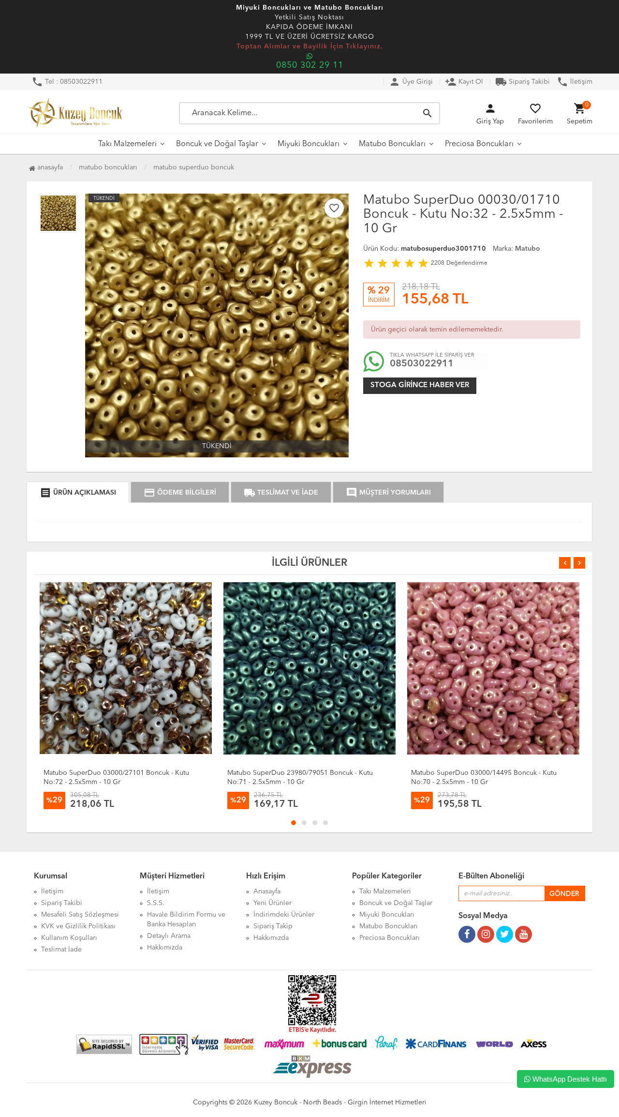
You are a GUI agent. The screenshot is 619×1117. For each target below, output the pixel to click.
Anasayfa (49, 167)
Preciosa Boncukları (479, 144)
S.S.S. (155, 903)
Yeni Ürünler (272, 903)
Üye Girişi (411, 81)
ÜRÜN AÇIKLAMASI (78, 492)
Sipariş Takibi (522, 81)
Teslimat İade (61, 949)
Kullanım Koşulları (69, 938)
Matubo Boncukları (392, 144)
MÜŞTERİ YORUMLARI (388, 492)
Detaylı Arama (169, 936)
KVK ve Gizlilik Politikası (78, 926)
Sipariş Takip (273, 926)
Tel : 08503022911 (67, 81)
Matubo (527, 248)
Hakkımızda (164, 947)
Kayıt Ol (464, 81)
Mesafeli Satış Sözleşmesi (80, 914)
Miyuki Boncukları (308, 144)
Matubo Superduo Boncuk (193, 167)
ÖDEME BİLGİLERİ (180, 492)
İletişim (574, 81)
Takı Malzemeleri (127, 144)
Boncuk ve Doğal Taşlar (217, 144)
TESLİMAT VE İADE (281, 492)
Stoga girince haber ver (419, 385)
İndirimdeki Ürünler (283, 914)
